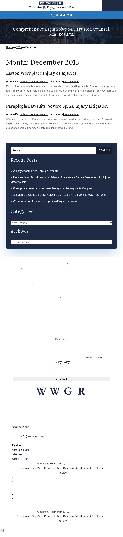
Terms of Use (94, 357)
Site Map (37, 468)
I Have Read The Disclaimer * (34, 370)
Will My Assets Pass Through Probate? (36, 171)
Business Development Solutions (83, 468)
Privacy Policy (61, 362)
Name (17, 269)
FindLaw (61, 472)
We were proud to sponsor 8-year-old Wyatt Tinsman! (45, 201)
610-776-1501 (20, 458)
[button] (112, 5)
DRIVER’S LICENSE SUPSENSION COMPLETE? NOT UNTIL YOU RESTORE (59, 194)
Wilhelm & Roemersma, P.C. (34, 81)
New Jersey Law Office (33, 414)
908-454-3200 (63, 15)
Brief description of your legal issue (37, 297)
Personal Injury (72, 81)
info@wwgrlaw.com (32, 436)
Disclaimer (61, 339)
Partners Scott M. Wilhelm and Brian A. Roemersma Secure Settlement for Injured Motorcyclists (61, 180)
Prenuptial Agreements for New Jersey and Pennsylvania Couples (52, 188)
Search (104, 150)
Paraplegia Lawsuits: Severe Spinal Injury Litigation (57, 106)
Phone (66, 269)
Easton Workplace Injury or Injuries (41, 73)
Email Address (23, 283)
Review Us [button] (23, 489)
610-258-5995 (20, 449)
